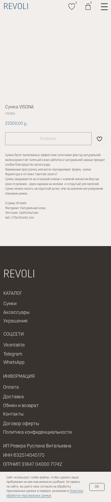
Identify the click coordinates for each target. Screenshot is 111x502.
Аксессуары (16, 312)
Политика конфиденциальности (37, 432)
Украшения (15, 321)
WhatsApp (14, 362)
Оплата (11, 387)
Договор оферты (21, 424)
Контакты (13, 414)
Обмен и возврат (21, 405)
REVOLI (16, 7)
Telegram (12, 354)
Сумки (10, 303)
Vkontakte (14, 345)
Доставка (13, 397)
